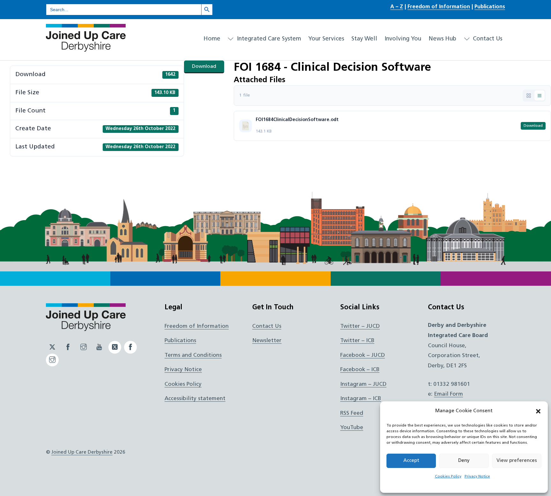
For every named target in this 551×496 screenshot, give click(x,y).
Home (211, 39)
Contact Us (486, 39)
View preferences (516, 460)
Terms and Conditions (193, 355)
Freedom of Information (439, 7)
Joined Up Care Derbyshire (82, 452)
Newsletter (267, 340)
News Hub (442, 39)
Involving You (403, 39)
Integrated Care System (268, 39)
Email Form (448, 394)
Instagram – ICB (360, 398)
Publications (489, 7)
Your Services (326, 39)
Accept (411, 460)
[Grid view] (529, 95)
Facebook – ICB (359, 369)
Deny (464, 460)
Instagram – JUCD (363, 384)
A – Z (396, 7)
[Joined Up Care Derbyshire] (86, 49)
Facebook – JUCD (362, 355)
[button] (538, 411)
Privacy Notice (477, 476)
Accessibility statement (195, 398)
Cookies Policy (448, 476)
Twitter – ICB (357, 340)
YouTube (351, 427)
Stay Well (364, 39)
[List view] (539, 95)
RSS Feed (351, 413)
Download (204, 66)
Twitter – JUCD (360, 326)
